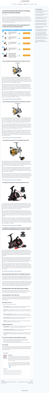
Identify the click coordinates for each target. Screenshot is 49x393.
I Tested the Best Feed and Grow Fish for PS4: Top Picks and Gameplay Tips (25, 382)
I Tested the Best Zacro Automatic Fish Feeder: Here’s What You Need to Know (13, 370)
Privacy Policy (32, 4)
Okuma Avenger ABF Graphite (9, 61)
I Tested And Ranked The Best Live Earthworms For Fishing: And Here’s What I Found (41, 41)
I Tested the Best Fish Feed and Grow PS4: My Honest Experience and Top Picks (13, 371)
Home (13, 4)
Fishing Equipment (20, 4)
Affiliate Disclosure (26, 4)
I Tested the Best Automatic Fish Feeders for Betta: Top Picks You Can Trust (8, 382)
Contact (36, 4)
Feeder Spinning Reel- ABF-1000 (23, 102)
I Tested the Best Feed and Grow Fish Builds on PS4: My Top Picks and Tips (12, 374)
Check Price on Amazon (27, 33)
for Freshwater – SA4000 (24, 229)
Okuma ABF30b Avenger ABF (9, 140)
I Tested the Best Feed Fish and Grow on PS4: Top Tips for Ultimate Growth (12, 373)
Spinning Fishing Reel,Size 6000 (22, 182)
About (15, 4)
